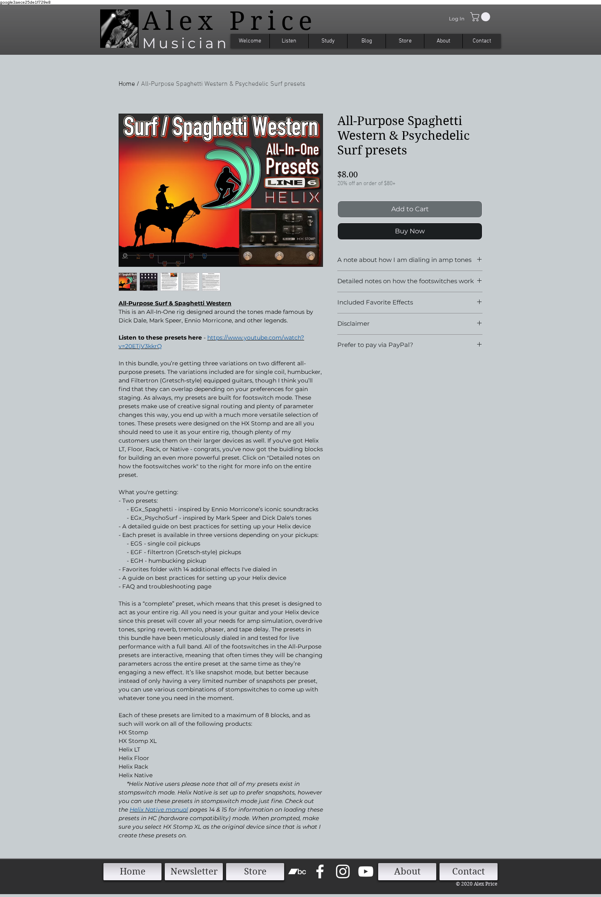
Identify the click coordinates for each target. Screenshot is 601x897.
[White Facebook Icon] (320, 871)
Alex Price (230, 21)
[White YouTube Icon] (366, 871)
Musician (185, 43)
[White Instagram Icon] (343, 871)
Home (127, 84)
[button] (481, 16)
